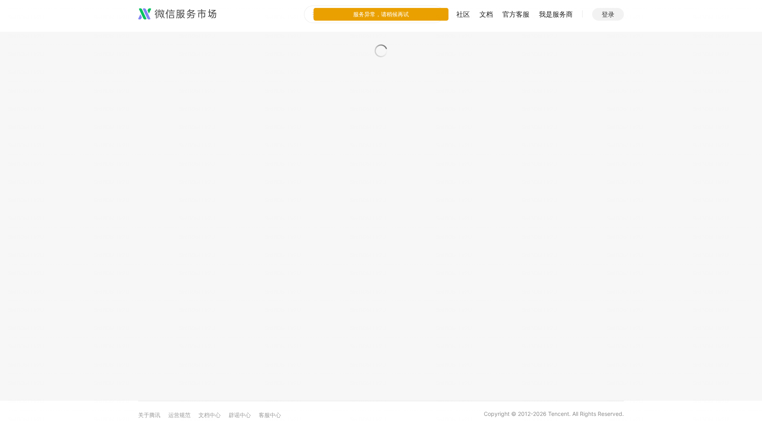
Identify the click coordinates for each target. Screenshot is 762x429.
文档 (486, 14)
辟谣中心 (240, 415)
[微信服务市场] (177, 14)
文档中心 (209, 415)
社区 (463, 14)
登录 (608, 14)
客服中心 (270, 415)
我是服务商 (556, 14)
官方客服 (515, 14)
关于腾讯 (149, 415)
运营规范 (179, 415)
